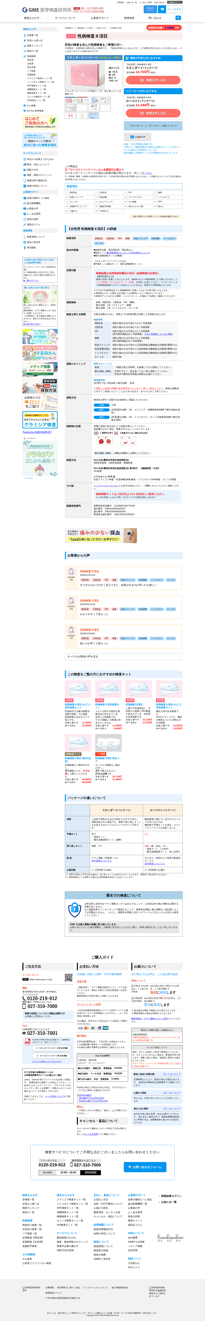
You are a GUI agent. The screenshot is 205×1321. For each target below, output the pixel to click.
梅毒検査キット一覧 (36, 93)
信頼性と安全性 (102, 1259)
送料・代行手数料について (108, 1204)
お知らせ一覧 (131, 2)
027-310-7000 (87, 1165)
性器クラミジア (76, 197)
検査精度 (129, 18)
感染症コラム (33, 224)
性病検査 (31, 56)
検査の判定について (37, 186)
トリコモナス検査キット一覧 (40, 82)
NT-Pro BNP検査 (35, 111)
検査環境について (103, 1246)
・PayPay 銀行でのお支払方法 (92, 1101)
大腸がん (74, 211)
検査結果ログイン (171, 1196)
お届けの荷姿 (101, 1208)
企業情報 (120, 2)
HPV (160, 202)
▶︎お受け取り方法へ (32, 324)
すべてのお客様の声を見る (82, 656)
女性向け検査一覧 (32, 1229)
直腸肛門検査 (29, 1246)
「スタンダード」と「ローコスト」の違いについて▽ (153, 126)
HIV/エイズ (134, 1267)
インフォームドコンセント (107, 485)
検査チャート (135, 1220)
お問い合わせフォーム (147, 1167)
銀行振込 (81, 1035)
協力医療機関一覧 (137, 1204)
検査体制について (36, 237)
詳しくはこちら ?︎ (172, 1074)
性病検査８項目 (116, 28)
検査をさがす (31, 18)
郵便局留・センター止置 (107, 1212)
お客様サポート (100, 18)
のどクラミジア (106, 202)
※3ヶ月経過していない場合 (158, 334)
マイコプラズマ (135, 197)
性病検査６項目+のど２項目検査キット (168, 706)
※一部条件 (169, 27)
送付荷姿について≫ (102, 860)
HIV (130, 192)
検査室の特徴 (101, 1250)
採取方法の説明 (65, 1250)
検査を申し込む (156, 80)
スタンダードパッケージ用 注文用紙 (53, 1048)
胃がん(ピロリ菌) (136, 206)
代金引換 (81, 981)
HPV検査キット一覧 (36, 85)
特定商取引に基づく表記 (68, 1287)
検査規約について (53, 1293)
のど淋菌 (132, 202)
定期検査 (31, 74)
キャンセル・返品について (108, 1216)
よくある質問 (33, 214)
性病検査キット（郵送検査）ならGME (79, 28)
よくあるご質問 (145, 2)
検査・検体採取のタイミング (72, 1242)
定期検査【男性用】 (33, 1237)
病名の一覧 (32, 51)
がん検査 (31, 105)
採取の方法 (32, 170)
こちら (148, 173)
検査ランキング (35, 46)
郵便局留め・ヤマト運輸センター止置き (150, 1018)
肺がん (161, 206)
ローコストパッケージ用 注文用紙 (53, 1056)
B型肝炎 (73, 192)
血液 (101, 405)
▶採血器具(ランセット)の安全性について (128, 252)
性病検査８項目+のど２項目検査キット (77, 706)
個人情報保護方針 (120, 1287)
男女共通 (31, 67)
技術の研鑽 (100, 1254)
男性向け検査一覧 (32, 1225)
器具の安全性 (33, 242)
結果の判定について (104, 1233)
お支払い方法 (101, 1199)
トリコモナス (164, 197)
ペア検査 (31, 71)
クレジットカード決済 (89, 1004)
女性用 (30, 63)
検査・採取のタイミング (39, 175)
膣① (101, 410)
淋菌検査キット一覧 (36, 89)
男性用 (30, 60)
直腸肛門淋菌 (105, 206)
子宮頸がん (104, 211)
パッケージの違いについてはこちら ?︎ (47, 1061)
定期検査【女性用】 (33, 1242)
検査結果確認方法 (103, 1229)
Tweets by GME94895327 (37, 432)
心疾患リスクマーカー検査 (36, 1263)
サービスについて (65, 18)
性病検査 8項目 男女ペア (107, 760)
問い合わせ (155, 18)
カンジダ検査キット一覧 (38, 96)
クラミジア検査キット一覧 (39, 78)
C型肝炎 (103, 192)
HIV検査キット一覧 (36, 100)
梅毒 (160, 192)
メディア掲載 (135, 1246)
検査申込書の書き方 (67, 1246)
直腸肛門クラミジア (78, 206)
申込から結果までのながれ (40, 159)
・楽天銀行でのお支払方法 (90, 1098)
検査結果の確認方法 (37, 180)
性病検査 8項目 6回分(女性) (78, 760)
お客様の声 (32, 208)
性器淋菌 (103, 197)
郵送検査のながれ (66, 1237)
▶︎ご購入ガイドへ (31, 280)
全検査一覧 (32, 35)
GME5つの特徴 (136, 1242)
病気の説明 (32, 219)
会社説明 (133, 1250)
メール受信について (54, 1096)
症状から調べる (35, 40)
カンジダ (74, 202)
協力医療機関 (33, 203)
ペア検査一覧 (29, 1233)
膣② (101, 417)
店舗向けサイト (175, 2)
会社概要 (133, 1237)
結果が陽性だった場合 (38, 198)
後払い (80, 1106)
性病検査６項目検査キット (107, 706)
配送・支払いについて (38, 164)
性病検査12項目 (134, 704)
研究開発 (31, 247)
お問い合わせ (159, 2)
